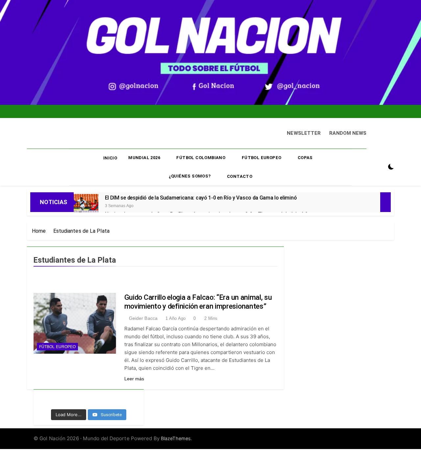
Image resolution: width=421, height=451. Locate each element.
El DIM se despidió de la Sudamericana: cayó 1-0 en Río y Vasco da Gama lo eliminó (201, 198)
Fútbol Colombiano (200, 157)
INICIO (110, 157)
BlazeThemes (176, 438)
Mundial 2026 (144, 157)
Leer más (134, 378)
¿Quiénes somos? (190, 176)
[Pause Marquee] (385, 202)
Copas (305, 157)
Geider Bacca (143, 318)
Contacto (239, 176)
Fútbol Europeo (262, 157)
